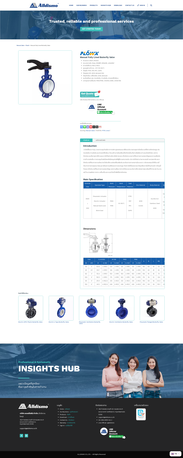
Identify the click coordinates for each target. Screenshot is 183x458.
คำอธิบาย (86, 140)
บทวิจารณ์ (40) (100, 140)
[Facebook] (81, 127)
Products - (65, 414)
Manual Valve (20, 45)
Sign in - (66, 425)
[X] (97, 127)
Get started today (91, 29)
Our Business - (69, 412)
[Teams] (87, 127)
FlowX (27, 45)
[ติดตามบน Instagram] (26, 435)
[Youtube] (90, 127)
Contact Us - (67, 420)
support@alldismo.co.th (28, 428)
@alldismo (110, 423)
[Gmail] (100, 127)
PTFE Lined (105, 130)
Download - (67, 417)
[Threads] (94, 127)
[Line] (84, 127)
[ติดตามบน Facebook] (21, 435)
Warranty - (67, 423)
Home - (65, 409)
